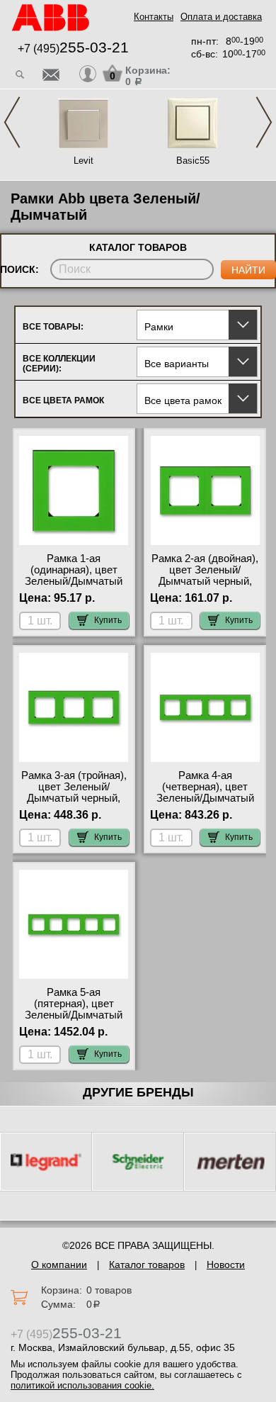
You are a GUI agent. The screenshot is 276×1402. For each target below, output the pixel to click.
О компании (59, 1264)
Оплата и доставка (221, 16)
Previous (12, 122)
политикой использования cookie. (82, 1385)
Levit (83, 160)
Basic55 (192, 160)
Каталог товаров (147, 1264)
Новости (226, 1264)
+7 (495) (73, 49)
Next (263, 122)
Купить (108, 620)
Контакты (153, 16)
